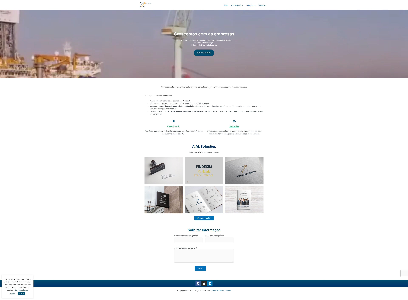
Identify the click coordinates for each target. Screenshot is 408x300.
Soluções (249, 5)
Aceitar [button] (21, 293)
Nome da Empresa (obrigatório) (186, 236)
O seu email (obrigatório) (214, 236)
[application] (242, 5)
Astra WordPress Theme (221, 291)
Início (226, 5)
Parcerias (234, 126)
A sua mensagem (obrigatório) (185, 248)
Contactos (262, 5)
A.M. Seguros (236, 5)
